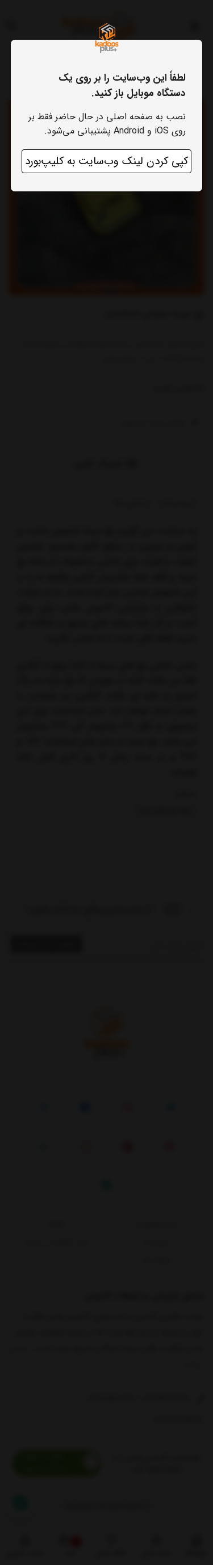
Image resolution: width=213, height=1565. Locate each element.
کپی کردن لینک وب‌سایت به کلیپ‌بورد (106, 161)
